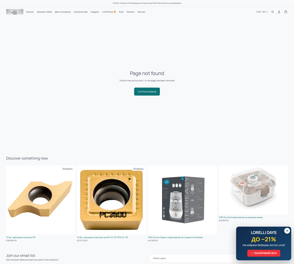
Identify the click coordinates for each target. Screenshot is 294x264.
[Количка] (285, 11)
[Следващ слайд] (212, 200)
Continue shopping (147, 91)
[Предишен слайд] (152, 200)
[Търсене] (272, 11)
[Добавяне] (212, 230)
